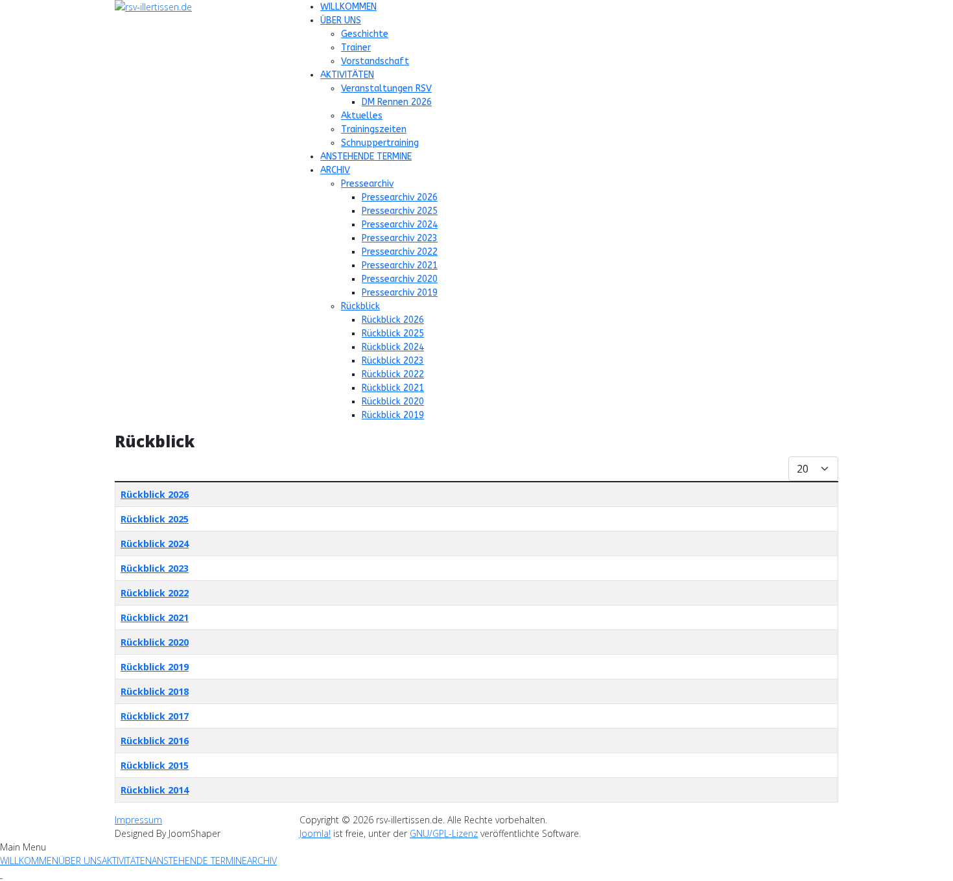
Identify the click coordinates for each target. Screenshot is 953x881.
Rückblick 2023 (393, 360)
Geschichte (364, 34)
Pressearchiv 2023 (400, 238)
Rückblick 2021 (393, 388)
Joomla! (315, 833)
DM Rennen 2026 (397, 102)
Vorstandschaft (375, 61)
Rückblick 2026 (393, 319)
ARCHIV (335, 170)
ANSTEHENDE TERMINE (366, 156)
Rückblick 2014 (155, 790)
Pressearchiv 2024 (400, 224)
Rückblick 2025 (393, 333)
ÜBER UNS (340, 20)
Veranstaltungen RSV (386, 88)
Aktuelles (361, 115)
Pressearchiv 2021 (400, 265)
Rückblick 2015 (155, 765)
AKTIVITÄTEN (347, 74)
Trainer (356, 47)
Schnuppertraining (380, 142)
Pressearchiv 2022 (400, 251)
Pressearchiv (367, 183)
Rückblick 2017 (155, 716)
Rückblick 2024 (393, 347)
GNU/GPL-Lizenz (444, 833)
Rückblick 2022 (393, 374)
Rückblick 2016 (155, 740)
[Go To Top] (1, 874)
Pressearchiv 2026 (400, 197)
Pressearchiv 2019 (400, 292)
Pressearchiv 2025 (400, 211)
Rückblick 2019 (393, 415)
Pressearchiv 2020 (400, 279)
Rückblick (360, 306)
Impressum (138, 820)
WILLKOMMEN (348, 6)
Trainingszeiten (373, 129)
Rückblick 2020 (393, 401)
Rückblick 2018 (155, 691)
